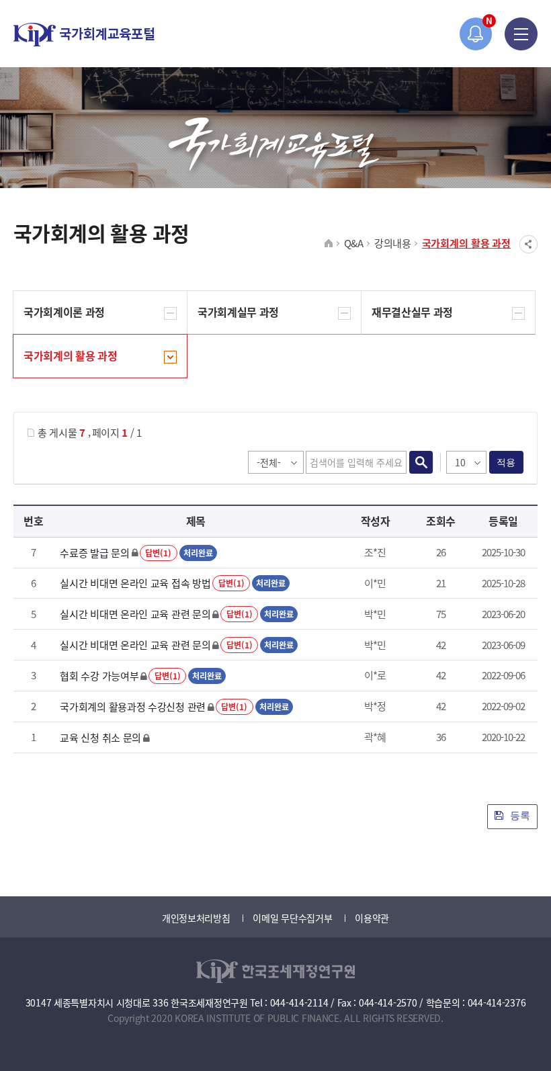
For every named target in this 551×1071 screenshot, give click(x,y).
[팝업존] (476, 33)
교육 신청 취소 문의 (100, 737)
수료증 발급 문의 (94, 553)
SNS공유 (528, 244)
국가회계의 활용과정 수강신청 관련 (133, 706)
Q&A (354, 243)
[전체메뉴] (521, 33)
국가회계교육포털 (84, 34)
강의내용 (392, 243)
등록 (518, 815)
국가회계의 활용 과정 (466, 243)
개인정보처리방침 (196, 918)
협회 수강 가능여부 (99, 676)
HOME (329, 244)
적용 (506, 462)
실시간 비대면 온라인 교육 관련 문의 (135, 614)
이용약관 (372, 918)
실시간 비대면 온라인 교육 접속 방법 (135, 583)
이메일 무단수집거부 (292, 918)
